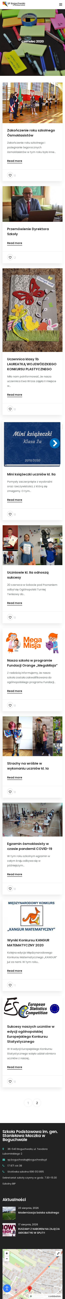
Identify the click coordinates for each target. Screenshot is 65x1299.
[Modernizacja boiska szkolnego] (9, 1213)
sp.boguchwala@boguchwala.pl (27, 1159)
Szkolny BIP (9, 1183)
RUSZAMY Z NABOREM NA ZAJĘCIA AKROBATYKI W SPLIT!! (39, 1231)
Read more (14, 161)
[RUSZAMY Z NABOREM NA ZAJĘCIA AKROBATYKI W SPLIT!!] (9, 1229)
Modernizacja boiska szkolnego (38, 1212)
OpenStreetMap (40, 1296)
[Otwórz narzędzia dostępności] (7, 1288)
